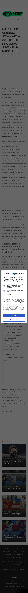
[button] (14, 294)
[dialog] (14, 296)
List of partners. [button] (21, 302)
